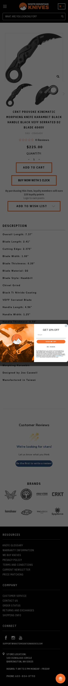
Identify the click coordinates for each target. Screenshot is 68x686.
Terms (37, 357)
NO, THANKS (51, 347)
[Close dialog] (66, 326)
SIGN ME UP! (51, 341)
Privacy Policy (59, 356)
